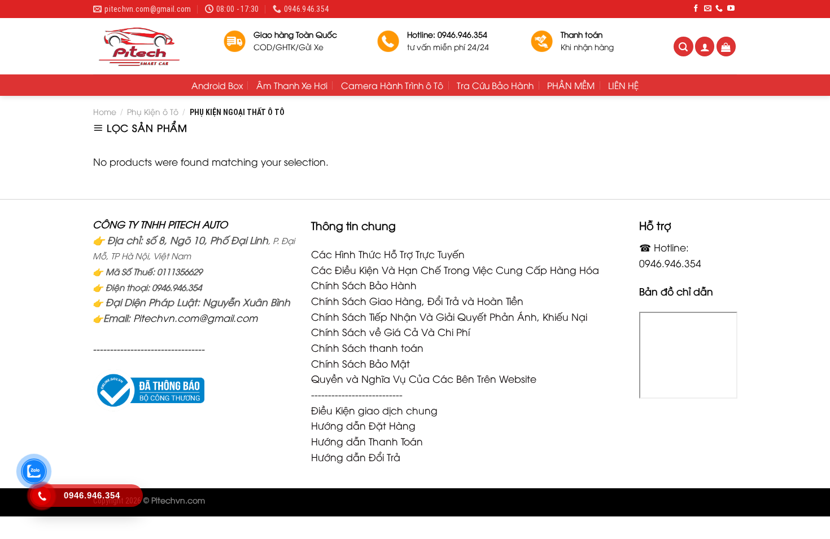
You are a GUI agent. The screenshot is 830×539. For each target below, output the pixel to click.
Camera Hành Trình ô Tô (392, 85)
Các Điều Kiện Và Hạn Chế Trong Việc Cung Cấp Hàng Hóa (455, 269)
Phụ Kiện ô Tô (152, 111)
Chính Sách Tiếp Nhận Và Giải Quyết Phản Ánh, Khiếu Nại (449, 316)
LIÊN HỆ (623, 85)
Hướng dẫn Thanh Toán (367, 441)
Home (104, 111)
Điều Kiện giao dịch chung (374, 410)
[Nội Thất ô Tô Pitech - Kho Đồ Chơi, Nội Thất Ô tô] (149, 46)
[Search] (683, 46)
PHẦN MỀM (571, 85)
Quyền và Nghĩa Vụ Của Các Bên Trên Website (423, 378)
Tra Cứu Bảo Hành (495, 85)
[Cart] (726, 46)
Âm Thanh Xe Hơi (291, 85)
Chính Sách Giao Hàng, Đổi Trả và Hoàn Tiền (417, 300)
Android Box (217, 85)
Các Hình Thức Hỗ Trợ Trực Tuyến (388, 253)
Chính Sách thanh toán (367, 347)
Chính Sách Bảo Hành (364, 284)
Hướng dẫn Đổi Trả (355, 456)
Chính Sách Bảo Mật (360, 363)
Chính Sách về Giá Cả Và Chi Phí (390, 331)
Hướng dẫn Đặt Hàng (363, 425)
